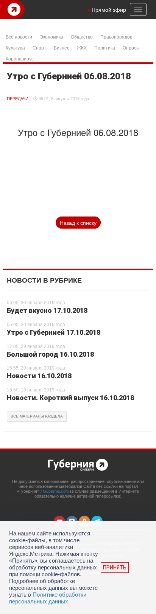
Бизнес (61, 47)
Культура (15, 47)
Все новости (19, 36)
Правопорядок (116, 36)
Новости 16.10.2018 (39, 376)
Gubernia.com (56, 491)
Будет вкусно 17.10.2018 (47, 310)
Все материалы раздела (37, 416)
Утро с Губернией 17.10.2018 (53, 332)
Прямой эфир (109, 9)
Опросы (131, 47)
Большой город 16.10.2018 (50, 354)
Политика (104, 47)
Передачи (17, 98)
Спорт (39, 47)
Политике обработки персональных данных (47, 598)
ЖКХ (82, 47)
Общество (82, 36)
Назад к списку (78, 222)
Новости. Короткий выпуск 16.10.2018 (70, 398)
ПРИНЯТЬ (114, 568)
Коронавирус (20, 58)
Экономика (51, 36)
